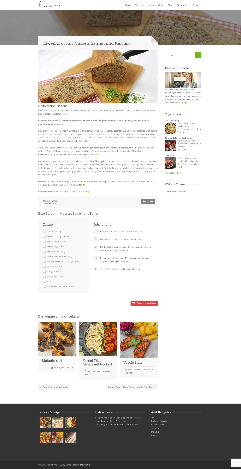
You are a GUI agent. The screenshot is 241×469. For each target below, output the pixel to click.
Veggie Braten (133, 362)
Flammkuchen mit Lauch (53, 387)
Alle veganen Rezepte (175, 172)
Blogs (184, 102)
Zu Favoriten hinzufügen (145, 303)
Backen (57, 368)
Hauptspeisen (93, 371)
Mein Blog (155, 432)
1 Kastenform (50, 203)
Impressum (85, 464)
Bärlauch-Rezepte (159, 421)
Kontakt (196, 5)
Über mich (182, 5)
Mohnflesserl (52, 361)
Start (127, 5)
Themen (139, 5)
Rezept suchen (156, 5)
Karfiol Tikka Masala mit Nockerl (97, 362)
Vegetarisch (67, 368)
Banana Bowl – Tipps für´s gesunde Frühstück (132, 387)
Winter (88, 375)
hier (97, 154)
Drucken (149, 201)
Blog (170, 5)
